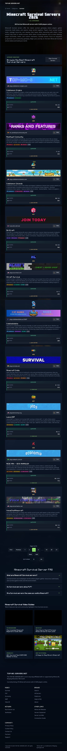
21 (56, 549)
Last (37, 554)
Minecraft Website (40, 709)
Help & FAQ (38, 699)
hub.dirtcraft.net (15, 226)
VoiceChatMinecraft (14, 510)
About (36, 702)
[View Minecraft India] (33, 350)
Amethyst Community (14, 137)
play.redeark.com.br (16, 459)
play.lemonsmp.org (16, 413)
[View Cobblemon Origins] (33, 70)
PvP (6, 693)
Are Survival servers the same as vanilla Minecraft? (28, 593)
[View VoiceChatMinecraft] (33, 490)
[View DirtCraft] (33, 210)
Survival (7, 690)
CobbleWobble (12, 323)
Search (36, 690)
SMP (6, 699)
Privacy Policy (9, 726)
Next (30, 554)
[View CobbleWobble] (33, 303)
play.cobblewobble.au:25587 (18, 319)
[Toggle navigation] (60, 3)
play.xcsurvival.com (15, 273)
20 (51, 549)
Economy (8, 696)
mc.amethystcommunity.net (18, 133)
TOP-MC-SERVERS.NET (12, 3)
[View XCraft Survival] (33, 257)
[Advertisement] (35, 48)
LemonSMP (10, 417)
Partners (7, 734)
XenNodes (8, 712)
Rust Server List (10, 709)
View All (7, 702)
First (11, 549)
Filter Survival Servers (53, 59)
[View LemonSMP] (33, 397)
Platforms (37, 696)
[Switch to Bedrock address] (54, 366)
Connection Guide (40, 718)
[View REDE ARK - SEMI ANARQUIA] (33, 443)
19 (46, 549)
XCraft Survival (13, 277)
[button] (29, 144)
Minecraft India (13, 370)
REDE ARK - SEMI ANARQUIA (17, 463)
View (57, 85)
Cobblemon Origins (14, 90)
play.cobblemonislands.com (18, 179)
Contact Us (8, 731)
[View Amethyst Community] (33, 117)
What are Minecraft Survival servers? (22, 575)
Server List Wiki (39, 715)
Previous (18, 549)
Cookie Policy (9, 728)
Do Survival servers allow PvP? (19, 587)
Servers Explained (39, 712)
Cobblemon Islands (14, 183)
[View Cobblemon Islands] (33, 163)
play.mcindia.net (15, 366)
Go (41, 559)
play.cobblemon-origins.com (18, 86)
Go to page (26, 559)
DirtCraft (10, 230)
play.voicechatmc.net (16, 506)
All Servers (37, 693)
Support (7, 737)
